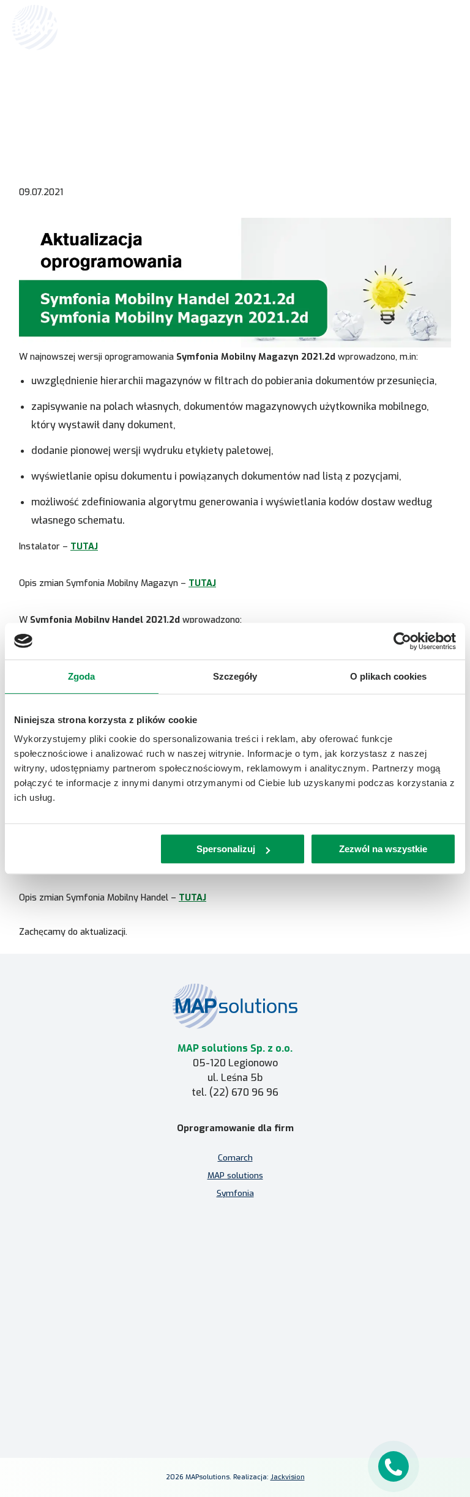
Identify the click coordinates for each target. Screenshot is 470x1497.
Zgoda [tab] (81, 676)
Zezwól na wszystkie (383, 849)
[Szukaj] (416, 26)
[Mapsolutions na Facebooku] (205, 1400)
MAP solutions (235, 1175)
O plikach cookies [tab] (388, 676)
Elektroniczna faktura (235, 1282)
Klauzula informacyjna (235, 1358)
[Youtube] (264, 1400)
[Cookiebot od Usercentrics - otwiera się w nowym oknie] (402, 641)
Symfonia (235, 1192)
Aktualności (129, 90)
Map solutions (76, 90)
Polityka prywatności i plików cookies (235, 1376)
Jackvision (287, 1477)
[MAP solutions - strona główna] (235, 1006)
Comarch (235, 1157)
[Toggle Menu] (443, 27)
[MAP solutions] (74, 27)
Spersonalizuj (225, 849)
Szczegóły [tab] (235, 676)
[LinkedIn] (235, 1400)
